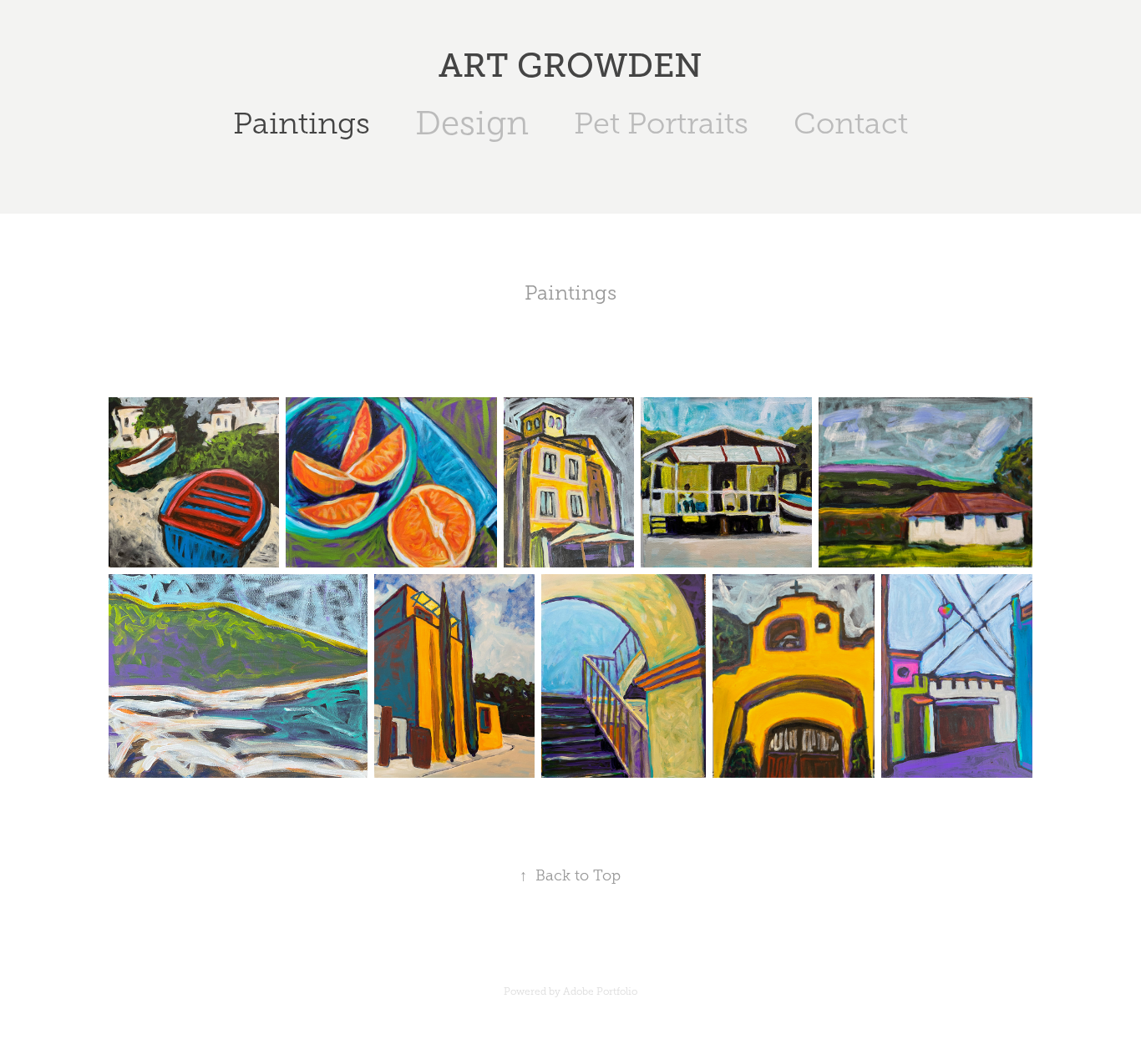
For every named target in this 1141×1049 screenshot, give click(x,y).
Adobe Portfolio (600, 991)
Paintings (301, 123)
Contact (851, 123)
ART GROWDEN (570, 65)
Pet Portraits (661, 123)
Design (472, 123)
